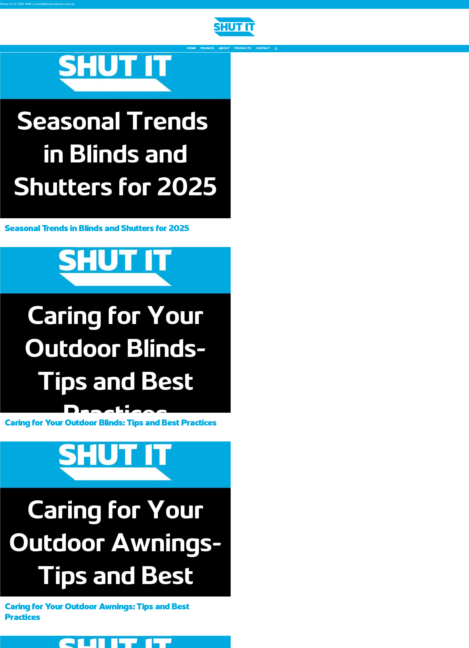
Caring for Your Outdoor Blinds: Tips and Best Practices (111, 423)
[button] (276, 48)
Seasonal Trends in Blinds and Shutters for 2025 (97, 229)
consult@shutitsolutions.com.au (54, 4)
